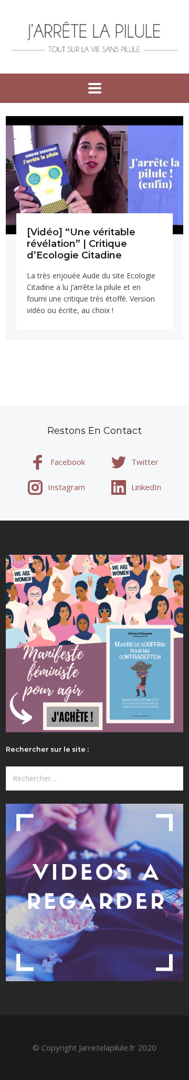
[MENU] (94, 88)
